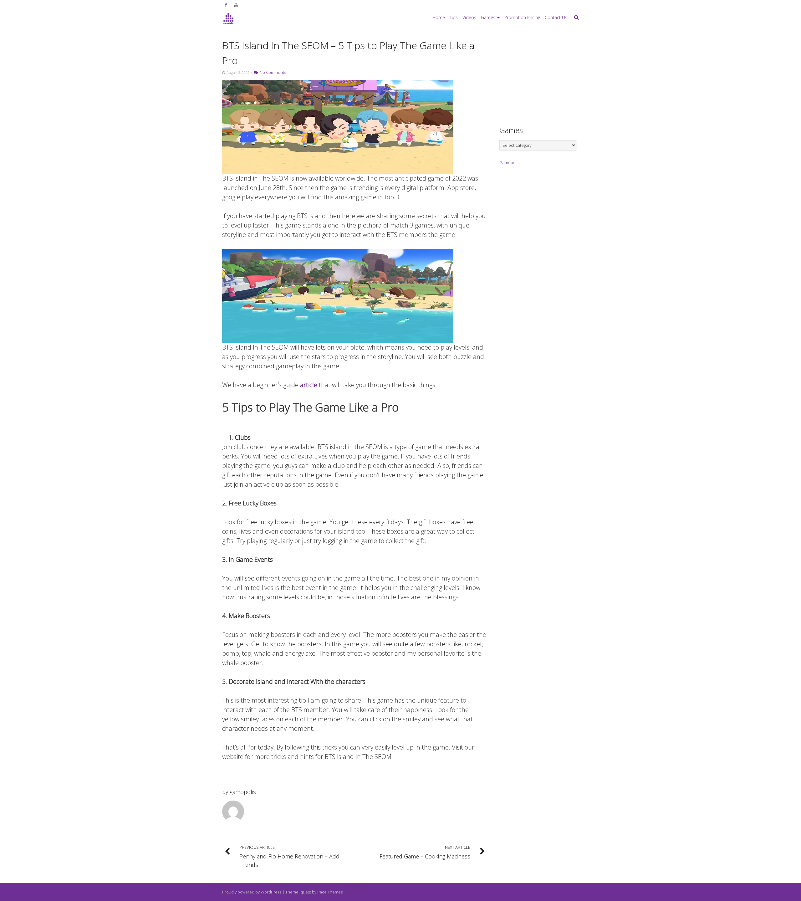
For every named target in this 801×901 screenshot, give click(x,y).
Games (488, 17)
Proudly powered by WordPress (251, 892)
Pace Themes (330, 892)
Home (438, 17)
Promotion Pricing (522, 17)
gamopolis (243, 792)
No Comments (272, 72)
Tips (454, 17)
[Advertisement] (546, 75)
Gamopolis (509, 162)
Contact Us (556, 17)
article (308, 385)
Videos (469, 17)
